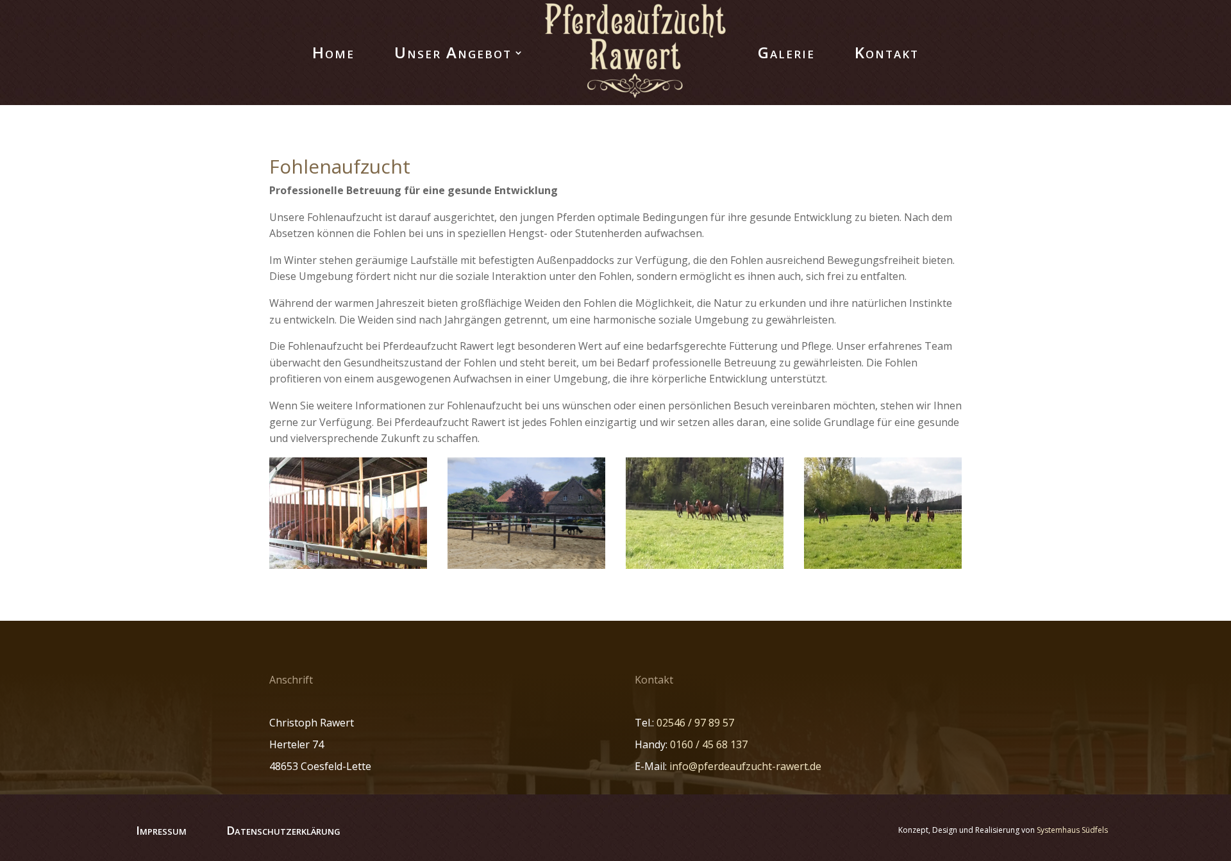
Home (333, 52)
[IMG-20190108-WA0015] (704, 565)
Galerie (786, 52)
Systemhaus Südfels (1072, 829)
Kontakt (887, 52)
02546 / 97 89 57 (695, 723)
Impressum (161, 830)
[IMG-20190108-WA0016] (883, 565)
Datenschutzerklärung (283, 830)
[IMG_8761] (348, 565)
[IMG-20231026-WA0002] (526, 565)
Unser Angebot (453, 52)
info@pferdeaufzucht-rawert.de (745, 766)
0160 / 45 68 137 (709, 744)
